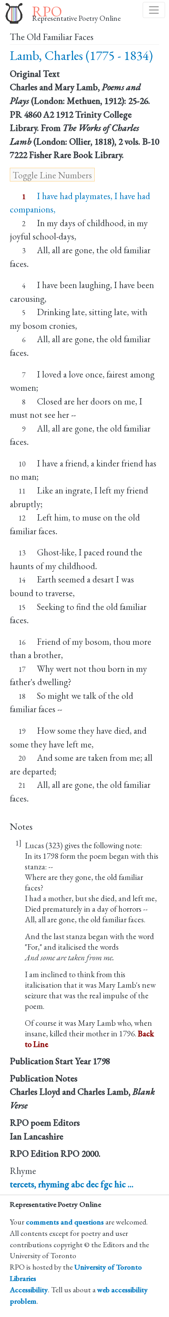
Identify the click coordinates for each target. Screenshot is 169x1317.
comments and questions (65, 1222)
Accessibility (29, 1290)
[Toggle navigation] (154, 10)
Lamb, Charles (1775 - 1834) (81, 55)
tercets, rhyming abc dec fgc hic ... (72, 1184)
